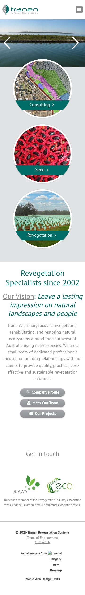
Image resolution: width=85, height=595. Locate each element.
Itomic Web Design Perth (42, 579)
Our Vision (18, 297)
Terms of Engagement (42, 538)
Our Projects (45, 413)
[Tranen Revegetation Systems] (20, 10)
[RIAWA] (26, 495)
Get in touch (42, 454)
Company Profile (45, 392)
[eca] (59, 495)
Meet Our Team (45, 403)
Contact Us (42, 542)
